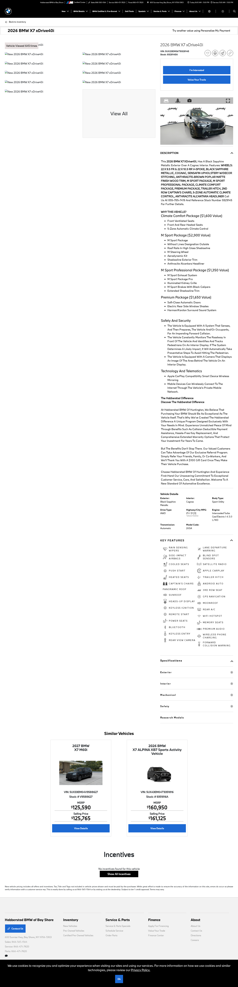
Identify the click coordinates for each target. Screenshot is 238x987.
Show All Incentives (119, 874)
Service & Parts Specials (118, 925)
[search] (234, 11)
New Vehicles (70, 925)
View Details (81, 828)
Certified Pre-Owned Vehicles (78, 935)
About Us (195, 925)
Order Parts (111, 935)
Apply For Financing (158, 925)
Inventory (70, 919)
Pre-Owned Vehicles (73, 930)
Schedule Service (114, 930)
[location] (148, 2)
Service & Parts (118, 919)
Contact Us (17, 928)
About (195, 919)
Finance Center (156, 935)
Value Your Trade (156, 930)
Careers (195, 940)
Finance (154, 919)
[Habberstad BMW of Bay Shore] (19, 11)
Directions (196, 935)
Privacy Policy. (140, 970)
